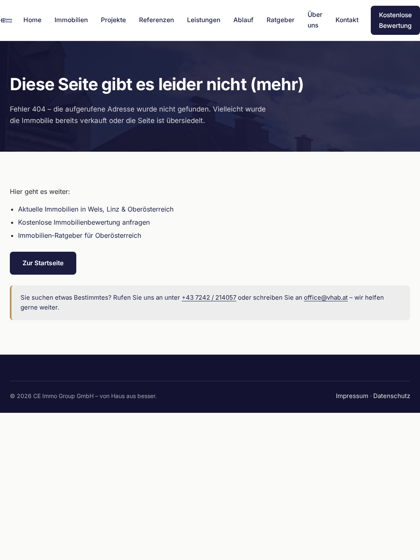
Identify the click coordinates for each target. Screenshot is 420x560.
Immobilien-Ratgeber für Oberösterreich (79, 235)
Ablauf (243, 20)
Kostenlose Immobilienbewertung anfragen (84, 222)
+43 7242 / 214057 (209, 297)
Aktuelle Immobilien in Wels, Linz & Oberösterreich (95, 209)
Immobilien (71, 20)
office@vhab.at (326, 297)
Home (32, 20)
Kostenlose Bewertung (395, 20)
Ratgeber (280, 20)
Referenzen (156, 20)
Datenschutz (391, 396)
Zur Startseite (43, 263)
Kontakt (347, 20)
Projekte (113, 20)
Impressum (352, 396)
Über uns (315, 20)
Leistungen (203, 20)
